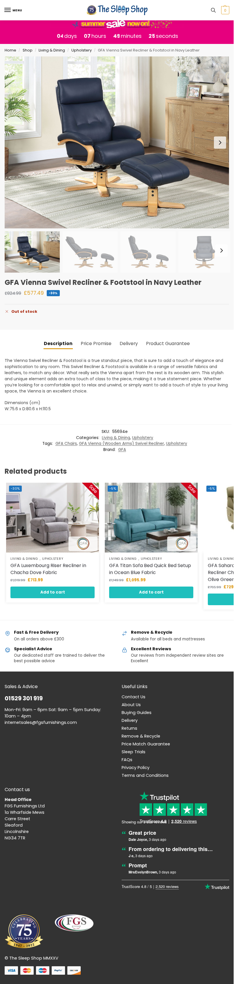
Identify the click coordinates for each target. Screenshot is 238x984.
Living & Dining (52, 50)
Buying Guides (137, 712)
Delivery (130, 720)
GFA (122, 449)
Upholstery (81, 50)
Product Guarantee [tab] (168, 343)
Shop (28, 50)
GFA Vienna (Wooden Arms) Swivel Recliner (121, 443)
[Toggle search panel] (213, 10)
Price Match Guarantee (146, 744)
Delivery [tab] (129, 343)
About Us (131, 705)
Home (10, 50)
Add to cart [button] (52, 592)
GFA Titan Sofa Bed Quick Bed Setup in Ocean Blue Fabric (150, 569)
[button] (224, 10)
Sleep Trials (133, 752)
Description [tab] (58, 343)
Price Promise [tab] (96, 343)
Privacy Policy (135, 767)
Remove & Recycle (141, 736)
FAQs (127, 760)
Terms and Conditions (145, 775)
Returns (129, 728)
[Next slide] (220, 142)
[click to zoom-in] (119, 142)
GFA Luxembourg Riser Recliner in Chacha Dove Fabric (48, 569)
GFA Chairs (66, 443)
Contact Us (133, 697)
